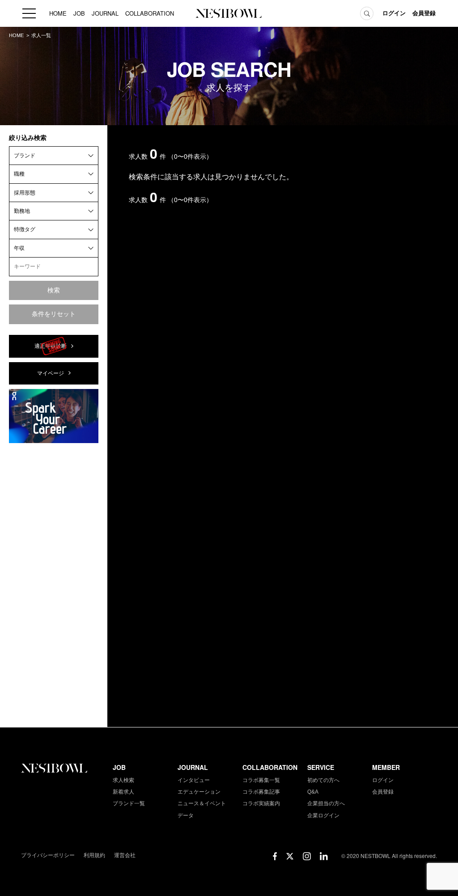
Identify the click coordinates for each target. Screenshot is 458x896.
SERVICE (320, 767)
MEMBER (386, 767)
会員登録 (424, 13)
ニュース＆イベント (202, 803)
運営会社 (125, 855)
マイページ (50, 373)
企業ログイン (323, 815)
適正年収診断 (50, 346)
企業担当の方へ (326, 803)
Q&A (312, 792)
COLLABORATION (149, 13)
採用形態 (24, 193)
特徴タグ (24, 229)
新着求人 (123, 792)
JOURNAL (105, 13)
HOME (58, 13)
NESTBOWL (229, 13)
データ (186, 815)
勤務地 (22, 211)
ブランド (24, 155)
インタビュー (194, 780)
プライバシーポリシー (48, 855)
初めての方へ (323, 780)
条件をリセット (54, 313)
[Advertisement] (53, 584)
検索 (53, 290)
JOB (79, 13)
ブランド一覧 (129, 803)
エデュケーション (199, 792)
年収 (19, 248)
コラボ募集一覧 (261, 780)
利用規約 (94, 855)
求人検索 (123, 780)
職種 (19, 174)
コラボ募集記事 (261, 792)
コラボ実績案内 (261, 803)
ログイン (394, 13)
